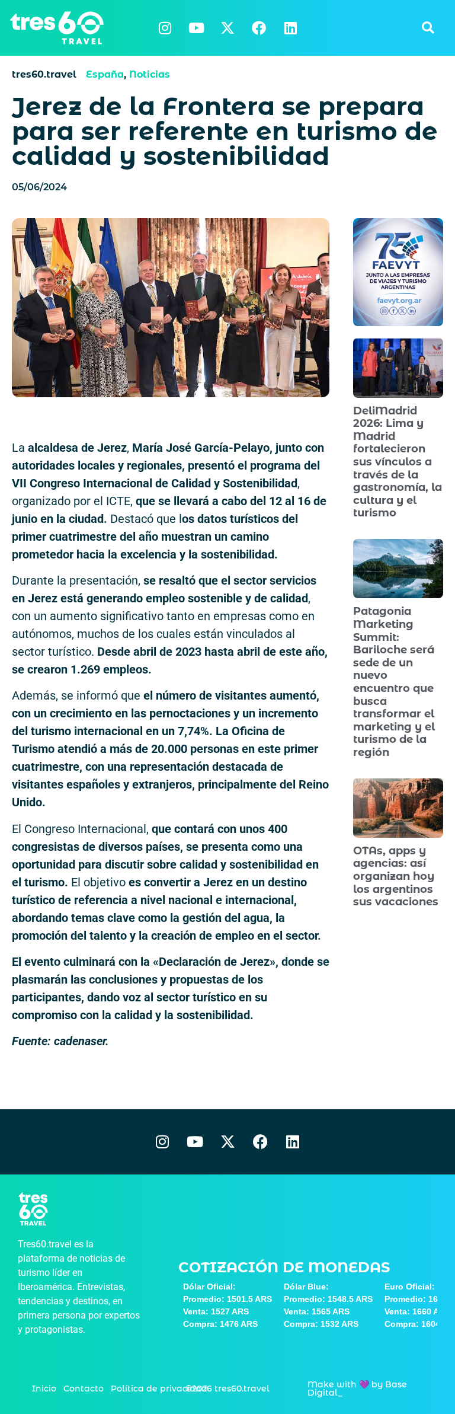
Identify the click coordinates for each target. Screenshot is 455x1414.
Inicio (44, 1388)
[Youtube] (196, 28)
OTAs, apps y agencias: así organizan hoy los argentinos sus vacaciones (395, 876)
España (105, 74)
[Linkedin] (290, 28)
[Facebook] (259, 28)
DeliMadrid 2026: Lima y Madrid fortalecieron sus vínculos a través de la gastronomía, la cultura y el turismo (397, 462)
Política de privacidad (159, 1388)
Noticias (149, 74)
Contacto (83, 1388)
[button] (427, 27)
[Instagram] (164, 28)
